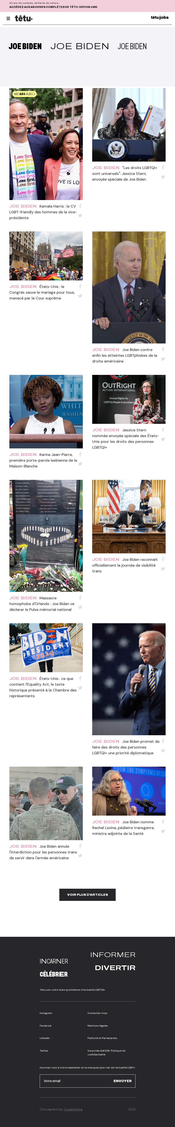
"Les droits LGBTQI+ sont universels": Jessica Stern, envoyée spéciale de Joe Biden (124, 173)
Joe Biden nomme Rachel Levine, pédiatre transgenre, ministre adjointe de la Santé (123, 827)
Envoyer (123, 1081)
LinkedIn (45, 1038)
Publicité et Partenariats (102, 1038)
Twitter (44, 1050)
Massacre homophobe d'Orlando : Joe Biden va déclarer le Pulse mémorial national (41, 603)
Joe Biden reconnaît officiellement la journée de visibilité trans (125, 565)
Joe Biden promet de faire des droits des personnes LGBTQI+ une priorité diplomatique (125, 747)
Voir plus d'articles (87, 894)
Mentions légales (98, 1025)
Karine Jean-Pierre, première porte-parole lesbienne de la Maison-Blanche (43, 460)
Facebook (45, 1025)
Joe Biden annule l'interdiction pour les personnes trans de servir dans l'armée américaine (43, 852)
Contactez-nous (97, 1013)
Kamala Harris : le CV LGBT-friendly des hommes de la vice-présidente (43, 212)
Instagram (46, 1013)
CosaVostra (73, 1109)
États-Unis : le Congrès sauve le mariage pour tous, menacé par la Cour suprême (42, 292)
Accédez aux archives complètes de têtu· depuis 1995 (53, 7)
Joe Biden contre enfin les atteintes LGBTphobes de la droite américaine (124, 355)
